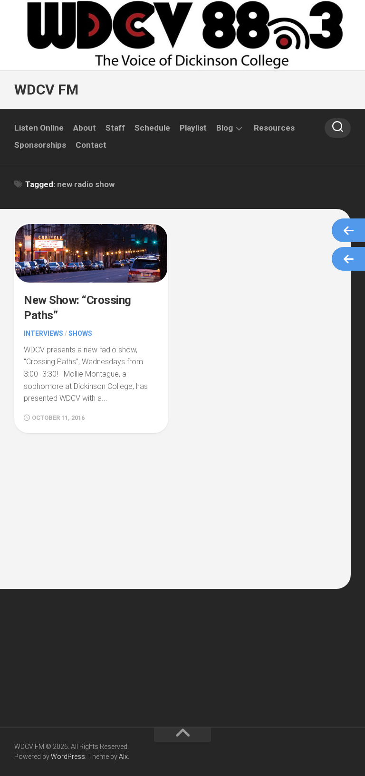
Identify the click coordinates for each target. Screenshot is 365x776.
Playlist (193, 127)
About (84, 127)
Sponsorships (40, 145)
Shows (80, 333)
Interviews (43, 333)
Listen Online (39, 127)
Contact (91, 145)
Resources (274, 127)
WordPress (68, 756)
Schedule (152, 127)
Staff (115, 127)
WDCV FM (46, 89)
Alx (123, 756)
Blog (224, 127)
